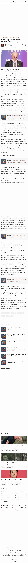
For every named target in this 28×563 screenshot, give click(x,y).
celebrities (14, 312)
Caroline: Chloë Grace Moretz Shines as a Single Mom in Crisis (15, 328)
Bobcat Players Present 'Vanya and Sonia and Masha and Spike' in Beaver (16, 355)
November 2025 (20, 507)
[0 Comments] (22, 45)
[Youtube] (20, 550)
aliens (18, 499)
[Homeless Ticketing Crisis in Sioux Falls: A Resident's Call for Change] (14, 461)
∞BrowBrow (12, 2)
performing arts (10, 315)
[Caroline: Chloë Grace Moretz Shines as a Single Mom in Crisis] (3, 331)
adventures (5, 493)
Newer (24, 320)
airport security (6, 497)
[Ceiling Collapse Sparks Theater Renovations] (3, 345)
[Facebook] (8, 550)
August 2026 (5, 505)
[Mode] (23, 2)
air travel (4, 495)
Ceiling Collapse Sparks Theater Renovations (16, 341)
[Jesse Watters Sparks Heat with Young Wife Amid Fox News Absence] (3, 365)
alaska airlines (19, 497)
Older (4, 320)
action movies (5, 491)
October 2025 (5, 510)
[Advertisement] (14, 20)
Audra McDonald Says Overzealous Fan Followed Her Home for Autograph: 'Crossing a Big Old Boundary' (16, 349)
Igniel (16, 561)
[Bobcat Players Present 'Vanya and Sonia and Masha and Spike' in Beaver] (3, 358)
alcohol (4, 499)
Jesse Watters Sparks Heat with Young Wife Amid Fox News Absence (16, 361)
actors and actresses (6, 312)
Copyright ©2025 (14, 559)
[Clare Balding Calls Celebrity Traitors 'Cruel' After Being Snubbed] (14, 444)
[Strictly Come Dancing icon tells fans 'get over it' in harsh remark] (3, 163)
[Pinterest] (17, 550)
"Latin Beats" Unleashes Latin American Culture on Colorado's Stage (16, 335)
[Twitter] (10, 550)
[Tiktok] (13, 550)
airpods (18, 495)
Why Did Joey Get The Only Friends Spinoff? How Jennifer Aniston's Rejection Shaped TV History (16, 117)
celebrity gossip (21, 312)
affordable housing (21, 493)
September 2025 (20, 510)
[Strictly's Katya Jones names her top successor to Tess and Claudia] (3, 238)
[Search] (25, 2)
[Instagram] (15, 550)
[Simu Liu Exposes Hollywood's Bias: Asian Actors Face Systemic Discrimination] (14, 478)
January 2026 (5, 507)
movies (3, 315)
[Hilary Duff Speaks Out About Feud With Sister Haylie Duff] (3, 282)
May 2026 (18, 505)
